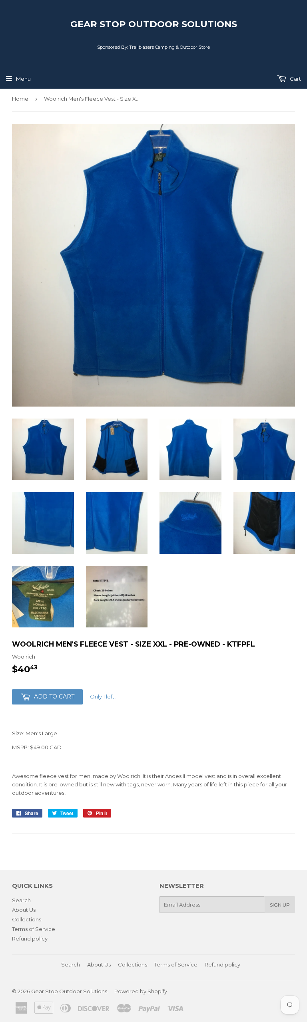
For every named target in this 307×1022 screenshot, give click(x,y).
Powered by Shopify (140, 991)
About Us (24, 910)
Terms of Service (33, 929)
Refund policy (30, 938)
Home (20, 98)
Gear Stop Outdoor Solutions (153, 24)
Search (21, 900)
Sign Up (280, 905)
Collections (26, 919)
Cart (295, 78)
